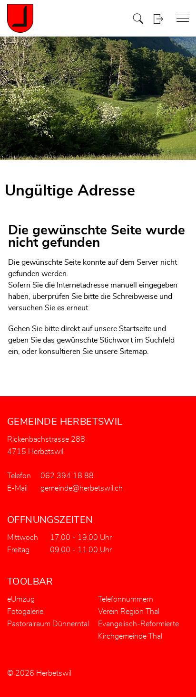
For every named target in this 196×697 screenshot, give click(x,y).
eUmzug (21, 599)
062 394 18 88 (67, 476)
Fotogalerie (25, 611)
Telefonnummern (125, 599)
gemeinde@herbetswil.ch (81, 488)
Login (158, 19)
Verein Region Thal (128, 611)
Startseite (135, 329)
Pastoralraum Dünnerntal (48, 624)
